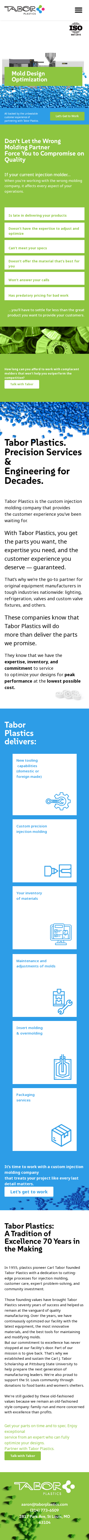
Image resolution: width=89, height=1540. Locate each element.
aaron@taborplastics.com (44, 1504)
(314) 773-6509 (44, 1510)
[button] (78, 10)
